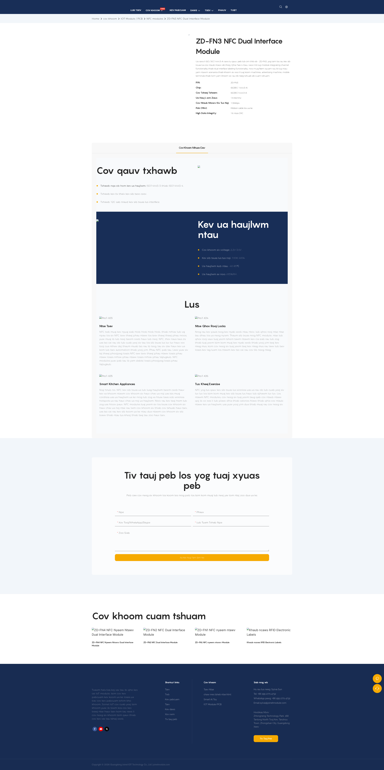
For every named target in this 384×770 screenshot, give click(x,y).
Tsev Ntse (209, 689)
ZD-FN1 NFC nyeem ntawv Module (212, 642)
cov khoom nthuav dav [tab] (192, 147)
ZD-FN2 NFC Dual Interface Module (160, 642)
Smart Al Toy (210, 699)
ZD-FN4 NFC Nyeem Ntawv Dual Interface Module (112, 644)
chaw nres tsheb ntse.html (217, 694)
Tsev (167, 689)
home (95, 18)
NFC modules (155, 18)
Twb (167, 694)
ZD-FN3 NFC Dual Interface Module (188, 18)
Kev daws (170, 709)
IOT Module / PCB (132, 18)
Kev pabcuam (172, 699)
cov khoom (110, 18)
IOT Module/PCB (213, 704)
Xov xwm (170, 714)
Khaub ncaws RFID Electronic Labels (264, 642)
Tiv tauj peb (171, 719)
